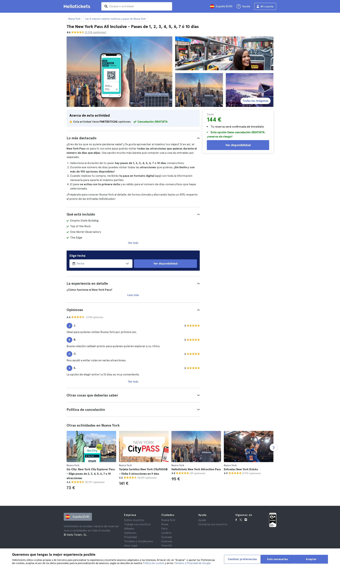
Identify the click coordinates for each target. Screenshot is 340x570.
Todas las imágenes (255, 100)
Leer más (133, 295)
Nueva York (74, 18)
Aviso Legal (130, 545)
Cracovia (166, 541)
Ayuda (202, 520)
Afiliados (129, 528)
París (164, 528)
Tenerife (166, 545)
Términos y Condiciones (138, 541)
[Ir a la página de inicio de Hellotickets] (77, 6)
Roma (164, 524)
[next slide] (273, 447)
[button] (133, 138)
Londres (166, 532)
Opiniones (130, 532)
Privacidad (130, 537)
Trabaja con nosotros (137, 524)
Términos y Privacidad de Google (192, 563)
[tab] (133, 138)
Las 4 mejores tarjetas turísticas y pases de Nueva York (115, 18)
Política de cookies (153, 563)
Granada (166, 537)
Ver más (133, 242)
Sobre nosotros (134, 520)
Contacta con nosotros (212, 524)
